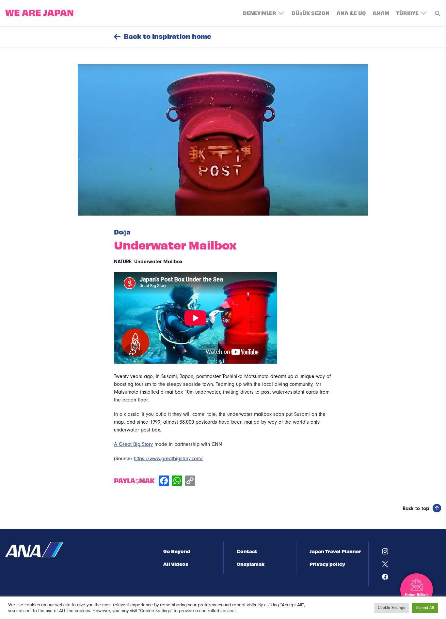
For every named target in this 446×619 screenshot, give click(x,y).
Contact (247, 551)
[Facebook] (163, 482)
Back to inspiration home (167, 36)
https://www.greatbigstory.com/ (168, 458)
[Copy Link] (190, 482)
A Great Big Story (133, 444)
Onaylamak (250, 564)
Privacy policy (327, 564)
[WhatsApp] (176, 482)
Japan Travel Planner (335, 551)
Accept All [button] (425, 607)
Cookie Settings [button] (391, 607)
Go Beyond (176, 551)
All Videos (175, 564)
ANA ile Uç (351, 12)
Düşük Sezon (310, 12)
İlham (381, 12)
